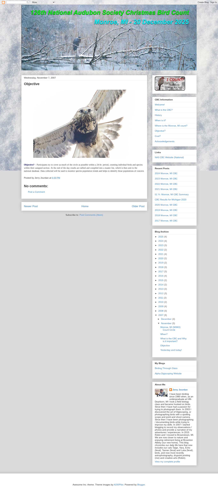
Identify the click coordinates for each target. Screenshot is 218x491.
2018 (161, 267)
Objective (165, 345)
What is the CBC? (164, 110)
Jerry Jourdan (180, 389)
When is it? (160, 120)
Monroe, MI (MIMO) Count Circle (170, 328)
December (166, 319)
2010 (161, 302)
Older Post (138, 206)
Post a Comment (36, 192)
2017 (161, 271)
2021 (161, 254)
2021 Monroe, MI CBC (166, 189)
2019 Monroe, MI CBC (166, 210)
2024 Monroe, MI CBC (166, 173)
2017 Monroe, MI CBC (166, 220)
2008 (161, 311)
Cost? (158, 136)
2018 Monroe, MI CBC (166, 215)
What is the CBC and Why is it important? (173, 339)
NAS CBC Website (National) (169, 157)
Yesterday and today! (171, 350)
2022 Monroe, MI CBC (166, 184)
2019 (161, 262)
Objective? (160, 131)
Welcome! (160, 104)
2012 (161, 293)
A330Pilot (118, 484)
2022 (161, 249)
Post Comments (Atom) (91, 215)
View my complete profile (167, 461)
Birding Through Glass (166, 368)
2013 (161, 289)
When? (164, 334)
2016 (161, 276)
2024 (161, 241)
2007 (161, 315)
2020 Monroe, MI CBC (166, 205)
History (158, 115)
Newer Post (31, 206)
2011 (161, 297)
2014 (161, 284)
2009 (161, 306)
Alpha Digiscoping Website (168, 373)
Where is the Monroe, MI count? (171, 125)
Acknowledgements (164, 141)
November (166, 323)
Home (84, 206)
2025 (161, 236)
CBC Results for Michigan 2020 (170, 199)
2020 (161, 258)
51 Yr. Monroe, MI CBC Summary (172, 194)
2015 (161, 280)
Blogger (141, 484)
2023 (161, 245)
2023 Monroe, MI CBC (166, 178)
